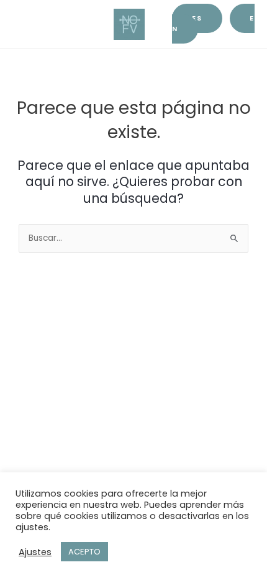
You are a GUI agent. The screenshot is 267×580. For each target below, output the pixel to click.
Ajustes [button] (35, 552)
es (197, 18)
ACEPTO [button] (84, 552)
